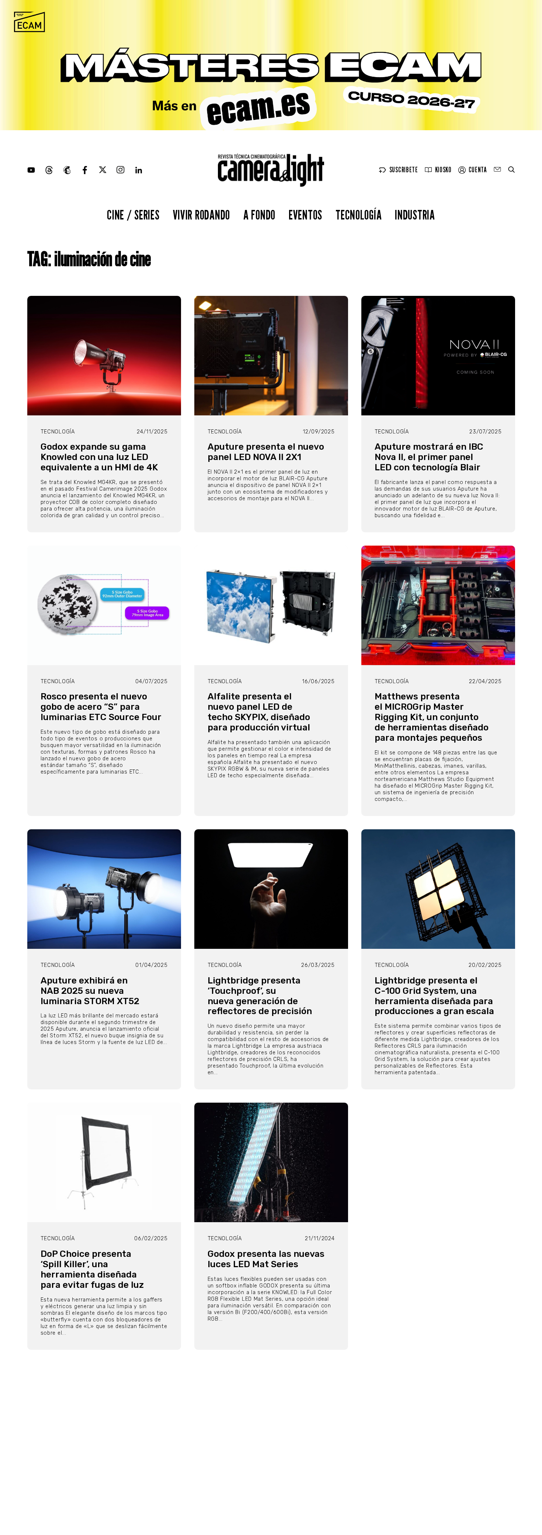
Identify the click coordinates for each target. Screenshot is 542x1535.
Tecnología (359, 214)
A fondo (259, 214)
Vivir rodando (201, 214)
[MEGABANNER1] (271, 65)
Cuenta (478, 170)
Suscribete (403, 170)
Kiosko (443, 170)
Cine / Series (133, 214)
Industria (415, 214)
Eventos (305, 214)
